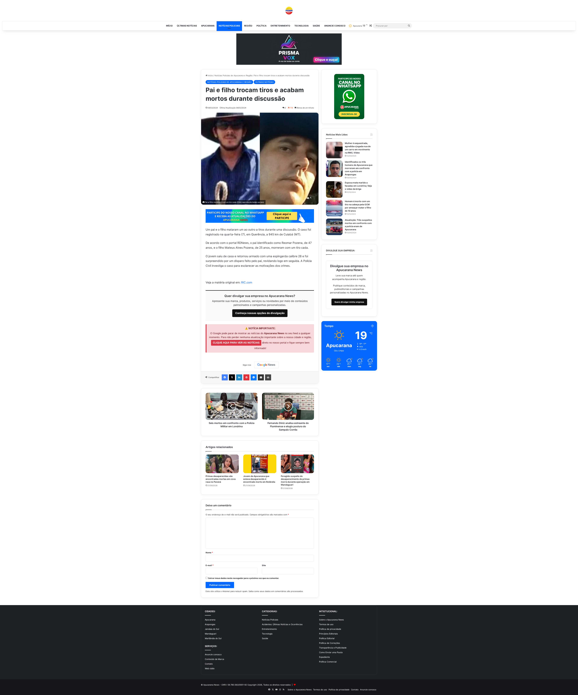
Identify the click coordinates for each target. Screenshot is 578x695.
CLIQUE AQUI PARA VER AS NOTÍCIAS (236, 342)
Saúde (316, 25)
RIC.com (246, 282)
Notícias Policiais (229, 25)
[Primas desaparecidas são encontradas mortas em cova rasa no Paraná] (222, 463)
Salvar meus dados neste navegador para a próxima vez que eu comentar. (243, 578)
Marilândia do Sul (213, 638)
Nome (209, 552)
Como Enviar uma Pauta (331, 652)
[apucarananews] (289, 10)
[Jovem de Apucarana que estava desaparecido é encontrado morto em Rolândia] (259, 463)
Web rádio (209, 668)
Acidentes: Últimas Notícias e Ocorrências (282, 624)
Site (264, 565)
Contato (209, 664)
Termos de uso (326, 624)
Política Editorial (326, 638)
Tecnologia (301, 25)
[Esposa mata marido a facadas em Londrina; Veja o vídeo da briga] (334, 189)
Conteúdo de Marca (214, 659)
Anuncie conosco (334, 25)
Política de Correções (329, 643)
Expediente (324, 657)
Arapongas (210, 624)
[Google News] (266, 365)
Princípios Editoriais (328, 634)
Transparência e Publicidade (332, 648)
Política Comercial (328, 662)
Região (248, 25)
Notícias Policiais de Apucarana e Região (233, 75)
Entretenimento (280, 25)
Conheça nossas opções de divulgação (259, 313)
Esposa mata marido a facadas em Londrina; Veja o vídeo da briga (358, 185)
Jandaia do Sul (212, 629)
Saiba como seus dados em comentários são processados (276, 591)
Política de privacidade (330, 629)
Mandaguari (210, 634)
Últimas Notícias (187, 25)
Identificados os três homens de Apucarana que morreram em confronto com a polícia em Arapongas (358, 168)
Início (169, 25)
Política (261, 25)
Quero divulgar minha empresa (349, 302)
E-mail (209, 565)
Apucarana (207, 25)
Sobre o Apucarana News (331, 619)
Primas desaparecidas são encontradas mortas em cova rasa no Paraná (221, 479)
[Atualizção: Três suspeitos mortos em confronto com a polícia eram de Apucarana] (334, 227)
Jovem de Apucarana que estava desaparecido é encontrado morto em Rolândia (259, 479)
